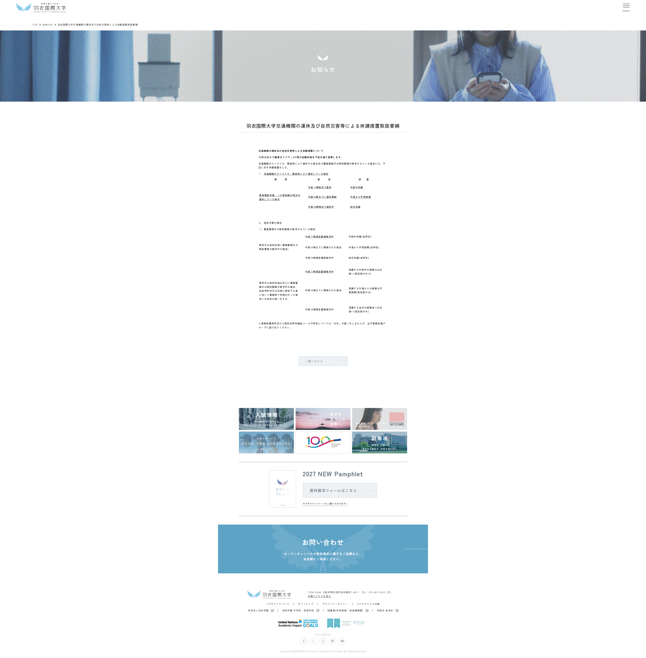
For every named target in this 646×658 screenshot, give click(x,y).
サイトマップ (305, 604)
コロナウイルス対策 (368, 604)
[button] (626, 7)
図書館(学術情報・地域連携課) (345, 610)
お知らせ (47, 24)
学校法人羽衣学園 (258, 610)
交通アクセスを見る (319, 596)
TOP (35, 24)
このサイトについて (278, 604)
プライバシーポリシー (335, 604)
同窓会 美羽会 (385, 610)
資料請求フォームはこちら (333, 490)
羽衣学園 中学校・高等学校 (298, 610)
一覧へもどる (314, 361)
